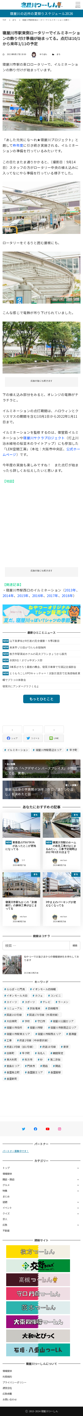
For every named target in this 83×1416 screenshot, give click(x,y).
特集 (5, 1190)
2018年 (67, 595)
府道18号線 (49, 1046)
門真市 (31, 1066)
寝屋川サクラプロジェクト (44, 437)
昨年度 (18, 145)
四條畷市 (53, 1008)
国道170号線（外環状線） (44, 1014)
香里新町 (12, 1078)
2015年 (23, 595)
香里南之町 (13, 1072)
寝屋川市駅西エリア (49, 1034)
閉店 (45, 1066)
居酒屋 (73, 1034)
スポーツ (30, 1002)
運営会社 (7, 1388)
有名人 (41, 1053)
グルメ (6, 1185)
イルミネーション (17, 750)
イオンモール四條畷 (44, 989)
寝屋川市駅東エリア (18, 1034)
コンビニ (55, 995)
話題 (5, 1202)
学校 (27, 1021)
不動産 (6, 1230)
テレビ (46, 1002)
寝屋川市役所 (14, 1027)
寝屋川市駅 (36, 1027)
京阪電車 (35, 1008)
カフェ (39, 995)
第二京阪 (55, 1059)
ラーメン (63, 1002)
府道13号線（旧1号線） (21, 1046)
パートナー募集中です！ (16, 1151)
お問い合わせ (10, 1399)
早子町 (73, 750)
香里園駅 (55, 1072)
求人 (5, 1219)
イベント (7, 1207)
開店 (58, 1066)
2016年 (37, 595)
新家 (66, 1046)
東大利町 (12, 1059)
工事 (9, 1040)
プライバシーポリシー (15, 1382)
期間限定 (58, 1053)
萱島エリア (13, 1066)
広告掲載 (7, 1393)
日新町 (10, 1053)
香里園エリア (35, 1072)
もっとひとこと (41, 698)
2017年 (52, 595)
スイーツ (12, 1002)
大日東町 (12, 1021)
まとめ (6, 1196)
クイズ (6, 1213)
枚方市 (29, 1059)
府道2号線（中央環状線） (34, 1040)
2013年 (70, 590)
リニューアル (14, 1008)
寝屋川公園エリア (63, 1021)
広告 (5, 1224)
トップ (6, 1168)
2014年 (8, 595)
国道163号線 (14, 1014)
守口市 (41, 1021)
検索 (75, 945)
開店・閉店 (8, 1179)
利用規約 (7, 1376)
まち (59, 54)
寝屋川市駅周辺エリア (48, 750)
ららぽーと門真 (16, 989)
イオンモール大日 (17, 995)
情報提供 (7, 1173)
